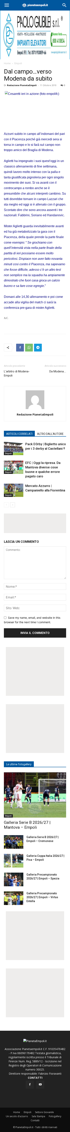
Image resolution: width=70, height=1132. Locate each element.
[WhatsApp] (29, 348)
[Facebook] (20, 348)
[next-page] (12, 504)
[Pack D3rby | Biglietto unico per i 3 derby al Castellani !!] (13, 448)
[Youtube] (40, 1084)
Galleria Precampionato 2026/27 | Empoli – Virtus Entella (42, 897)
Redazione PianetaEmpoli (22, 85)
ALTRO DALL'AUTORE (50, 433)
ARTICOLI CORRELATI (19, 433)
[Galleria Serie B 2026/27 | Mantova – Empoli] (35, 795)
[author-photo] (35, 409)
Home (7, 63)
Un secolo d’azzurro (17, 1116)
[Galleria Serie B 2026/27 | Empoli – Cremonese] (13, 842)
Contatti (35, 1120)
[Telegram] (38, 348)
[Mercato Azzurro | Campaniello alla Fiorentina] (13, 490)
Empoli (18, 63)
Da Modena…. (57, 371)
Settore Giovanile (44, 1112)
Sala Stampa (38, 1116)
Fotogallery (55, 1116)
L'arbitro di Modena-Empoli (17, 373)
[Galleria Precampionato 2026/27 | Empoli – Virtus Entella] (13, 898)
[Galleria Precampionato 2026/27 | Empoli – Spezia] (13, 879)
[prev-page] (6, 504)
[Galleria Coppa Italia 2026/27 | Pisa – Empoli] (13, 861)
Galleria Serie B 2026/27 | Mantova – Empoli (27, 825)
